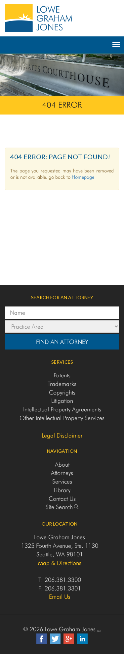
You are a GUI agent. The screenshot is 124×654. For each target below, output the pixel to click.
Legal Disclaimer (62, 435)
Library (62, 490)
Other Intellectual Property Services (62, 417)
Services (62, 481)
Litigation (62, 400)
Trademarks (62, 383)
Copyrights (62, 392)
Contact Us (62, 498)
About (62, 464)
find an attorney (62, 341)
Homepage (83, 177)
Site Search (59, 506)
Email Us (59, 596)
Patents (62, 375)
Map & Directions (59, 562)
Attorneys (62, 472)
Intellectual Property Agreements (62, 409)
